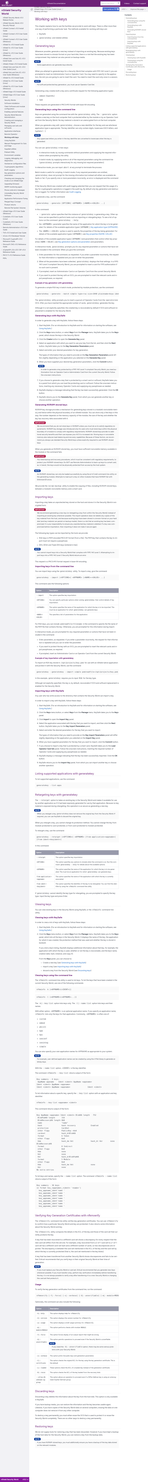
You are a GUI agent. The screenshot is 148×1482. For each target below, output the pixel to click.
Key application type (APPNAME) (104, 227)
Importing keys (131, 34)
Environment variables (12, 155)
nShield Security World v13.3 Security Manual (13, 24)
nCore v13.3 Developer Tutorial (14, 236)
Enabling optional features (14, 112)
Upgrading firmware (11, 184)
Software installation (12, 103)
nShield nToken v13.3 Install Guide (15, 64)
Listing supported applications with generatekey (136, 47)
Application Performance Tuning (16, 198)
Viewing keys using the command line (135, 61)
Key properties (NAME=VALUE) (99, 234)
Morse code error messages (14, 190)
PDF (110, 9)
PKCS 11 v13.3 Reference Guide (14, 255)
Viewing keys (130, 55)
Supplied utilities (10, 149)
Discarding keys (131, 72)
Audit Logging (9, 170)
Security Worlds (10, 100)
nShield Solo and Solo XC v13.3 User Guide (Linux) (14, 68)
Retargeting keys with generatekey (133, 51)
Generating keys (131, 18)
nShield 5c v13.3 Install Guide (13, 45)
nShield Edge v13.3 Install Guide (14, 92)
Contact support (139, 3)
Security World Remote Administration (12, 116)
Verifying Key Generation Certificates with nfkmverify (135, 65)
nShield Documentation (56, 3)
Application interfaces (12, 131)
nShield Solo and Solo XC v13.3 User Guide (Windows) (14, 73)
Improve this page (137, 9)
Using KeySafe (9, 140)
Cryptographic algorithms (13, 167)
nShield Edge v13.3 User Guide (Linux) (47, 9)
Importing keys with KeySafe (134, 42)
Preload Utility (9, 152)
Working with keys (11, 137)
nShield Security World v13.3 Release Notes (13, 19)
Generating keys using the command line (136, 21)
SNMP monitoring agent (13, 187)
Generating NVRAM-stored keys (136, 30)
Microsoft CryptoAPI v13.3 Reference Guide (12, 240)
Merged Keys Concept (12, 202)
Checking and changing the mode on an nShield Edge (14, 179)
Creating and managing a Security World (13, 121)
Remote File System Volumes (15, 208)
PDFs (5, 258)
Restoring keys (131, 75)
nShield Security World (42, 7)
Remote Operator (10, 134)
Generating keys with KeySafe (134, 26)
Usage (129, 69)
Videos (126, 3)
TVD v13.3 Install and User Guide (14, 233)
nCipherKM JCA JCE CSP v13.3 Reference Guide (14, 251)
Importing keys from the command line (135, 38)
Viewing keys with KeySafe (136, 58)
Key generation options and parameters (74, 242)
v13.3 (123, 9)
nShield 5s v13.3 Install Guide (13, 78)
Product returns (10, 205)
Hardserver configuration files (15, 164)
